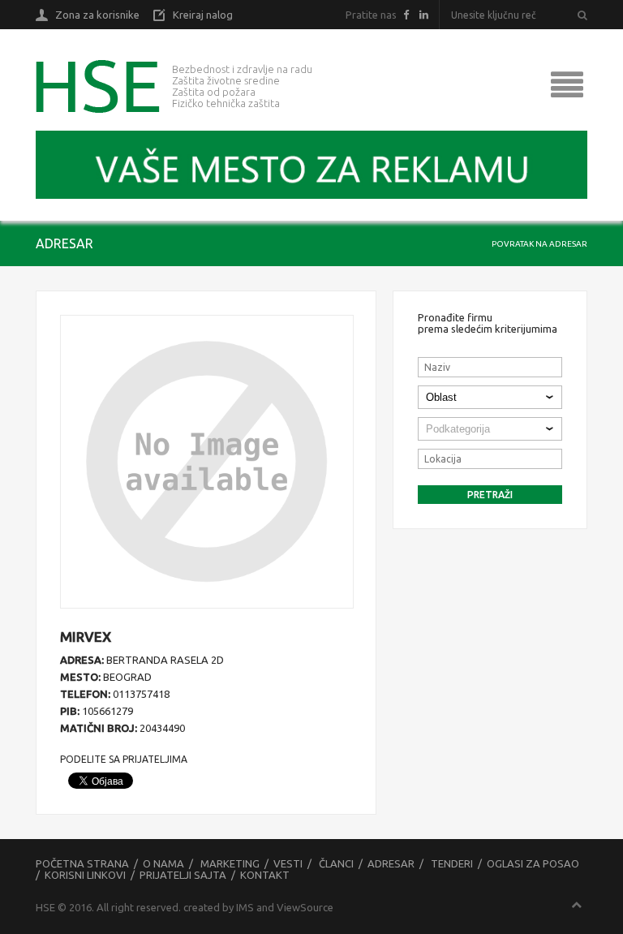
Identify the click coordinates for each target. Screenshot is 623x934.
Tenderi (452, 863)
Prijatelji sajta (183, 874)
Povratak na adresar (539, 243)
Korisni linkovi (85, 874)
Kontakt (265, 874)
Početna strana (82, 863)
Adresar (391, 863)
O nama (163, 863)
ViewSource (305, 907)
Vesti (288, 863)
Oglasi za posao (533, 863)
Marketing (230, 863)
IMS (245, 907)
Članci (336, 863)
